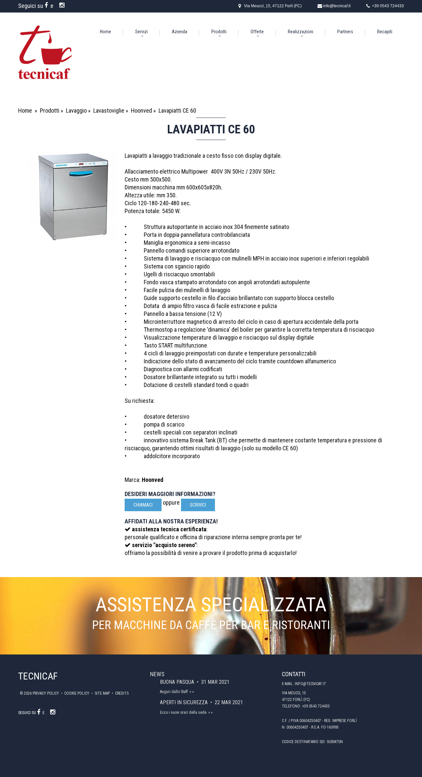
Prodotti (218, 31)
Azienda (179, 31)
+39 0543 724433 (388, 6)
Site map (103, 693)
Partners (345, 31)
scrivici (198, 505)
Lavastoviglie (108, 110)
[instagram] (62, 5)
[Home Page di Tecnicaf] (45, 29)
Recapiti (384, 31)
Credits (122, 693)
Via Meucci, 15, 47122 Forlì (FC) (273, 6)
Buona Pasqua (178, 682)
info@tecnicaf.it (336, 6)
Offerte (257, 31)
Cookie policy (77, 693)
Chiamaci (143, 505)
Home (105, 31)
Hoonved (141, 110)
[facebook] (47, 5)
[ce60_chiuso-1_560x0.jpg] (72, 196)
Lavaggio (76, 110)
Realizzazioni (300, 31)
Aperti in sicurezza (184, 702)
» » (192, 691)
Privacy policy (46, 693)
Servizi (141, 31)
